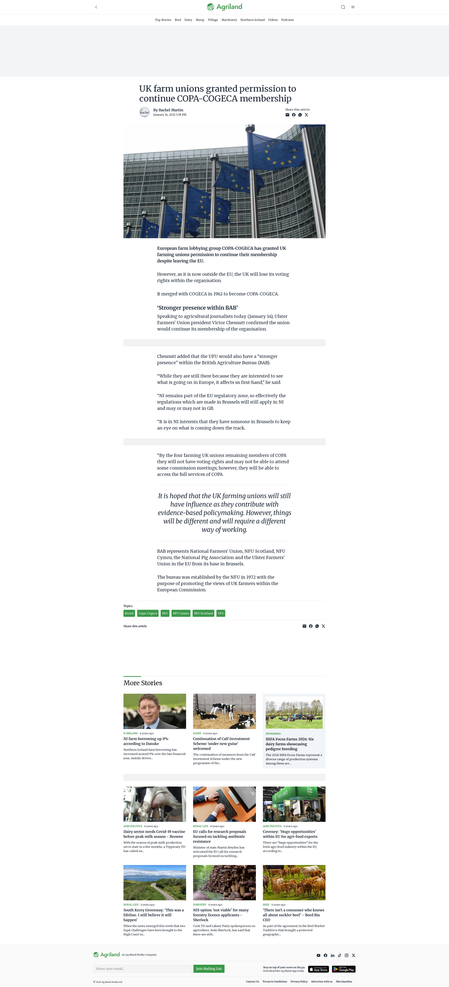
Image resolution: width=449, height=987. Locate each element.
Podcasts (287, 20)
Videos (273, 20)
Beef (178, 20)
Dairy (188, 20)
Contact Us (252, 981)
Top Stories (163, 20)
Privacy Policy (299, 981)
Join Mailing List (209, 969)
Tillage (213, 20)
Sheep (200, 20)
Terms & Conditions (275, 981)
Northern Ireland (252, 20)
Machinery (229, 20)
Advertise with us (322, 981)
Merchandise (344, 981)
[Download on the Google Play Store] (344, 969)
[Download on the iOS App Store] (318, 969)
